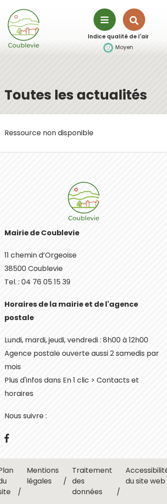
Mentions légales (43, 475)
